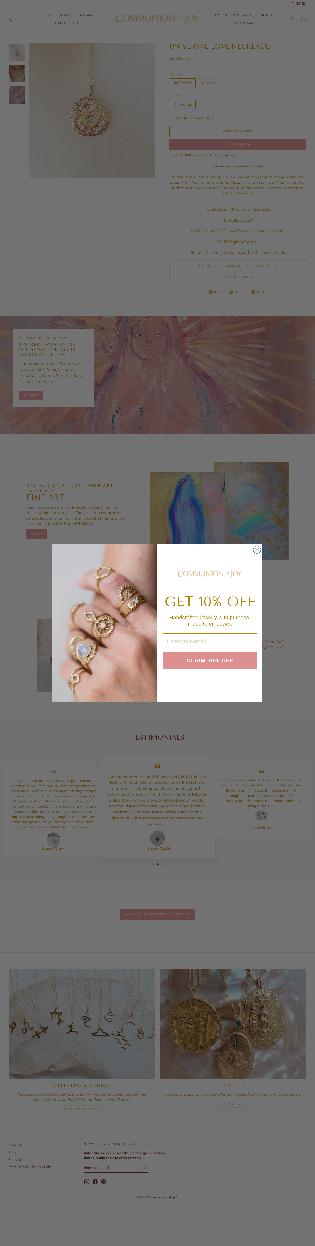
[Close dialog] (257, 549)
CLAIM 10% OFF (210, 660)
